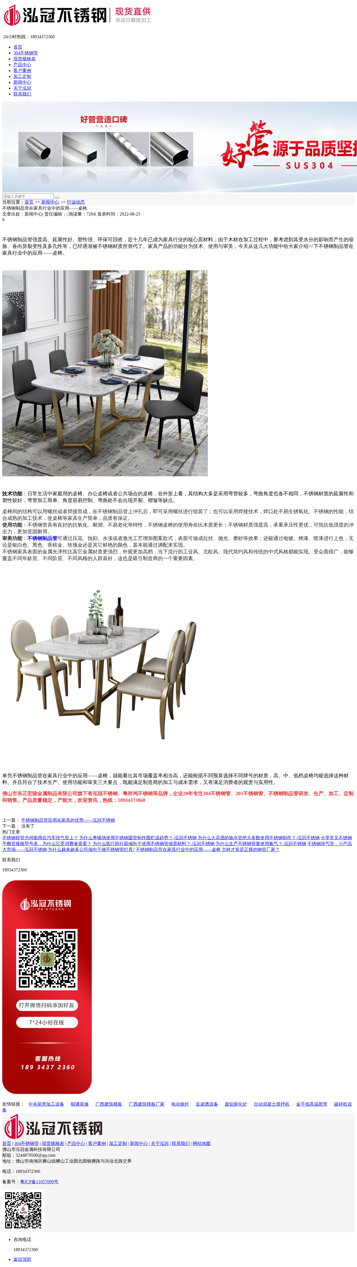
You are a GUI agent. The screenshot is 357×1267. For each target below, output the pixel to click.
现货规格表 (24, 58)
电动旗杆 (180, 1104)
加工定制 (22, 76)
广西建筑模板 (108, 1104)
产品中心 (22, 64)
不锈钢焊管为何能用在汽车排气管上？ (40, 837)
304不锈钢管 (25, 53)
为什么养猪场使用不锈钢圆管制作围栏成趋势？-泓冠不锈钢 (138, 837)
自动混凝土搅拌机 (272, 1104)
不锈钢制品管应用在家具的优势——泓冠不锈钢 (68, 820)
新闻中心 (22, 82)
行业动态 (76, 202)
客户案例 (22, 70)
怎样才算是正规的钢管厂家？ (251, 849)
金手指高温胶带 (311, 1104)
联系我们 (22, 94)
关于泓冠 (22, 88)
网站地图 (202, 1143)
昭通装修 (80, 1104)
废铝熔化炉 (236, 1104)
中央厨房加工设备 (46, 1104)
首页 (17, 47)
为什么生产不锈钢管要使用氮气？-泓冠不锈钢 (261, 843)
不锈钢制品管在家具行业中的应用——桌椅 (178, 849)
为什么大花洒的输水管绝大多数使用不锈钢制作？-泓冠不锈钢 (259, 837)
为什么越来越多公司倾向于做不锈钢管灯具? (91, 849)
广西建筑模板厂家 (147, 1104)
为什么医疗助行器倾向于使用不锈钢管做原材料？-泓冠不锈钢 (153, 843)
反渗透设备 (207, 1104)
